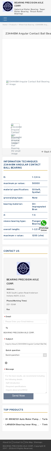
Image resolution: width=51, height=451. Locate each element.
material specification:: (16, 189)
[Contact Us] (44, 225)
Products (13, 25)
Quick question (13, 350)
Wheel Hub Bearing (26, 25)
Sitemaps (38, 442)
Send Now (18, 396)
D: (5, 177)
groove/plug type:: (13, 198)
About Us (7, 442)
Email (7, 317)
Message (9, 369)
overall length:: (12, 229)
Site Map (29, 442)
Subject (8, 339)
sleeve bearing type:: (15, 221)
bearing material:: (13, 204)
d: (4, 215)
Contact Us (18, 442)
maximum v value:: (14, 235)
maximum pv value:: (14, 183)
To (7, 328)
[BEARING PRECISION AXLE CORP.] (8, 6)
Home (5, 25)
